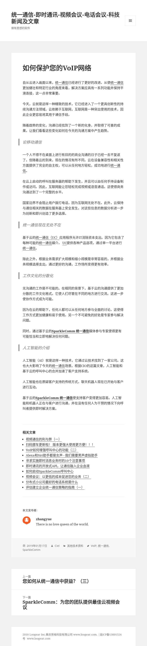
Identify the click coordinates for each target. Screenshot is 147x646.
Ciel (57, 546)
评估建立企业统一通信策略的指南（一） (55, 487)
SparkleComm (31, 550)
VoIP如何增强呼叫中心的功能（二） (52, 450)
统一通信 (61, 82)
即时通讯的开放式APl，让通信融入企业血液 (58, 466)
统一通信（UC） (47, 237)
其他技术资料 (75, 546)
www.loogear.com (38, 638)
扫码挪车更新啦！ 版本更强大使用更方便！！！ (60, 444)
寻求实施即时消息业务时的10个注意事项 (55, 460)
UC (64, 243)
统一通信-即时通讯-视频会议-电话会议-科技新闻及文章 (65, 18)
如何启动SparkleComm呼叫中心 (50, 471)
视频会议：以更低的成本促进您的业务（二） (58, 476)
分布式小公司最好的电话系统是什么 (52, 482)
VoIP (93, 546)
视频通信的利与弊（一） (44, 439)
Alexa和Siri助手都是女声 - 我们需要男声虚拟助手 (62, 455)
